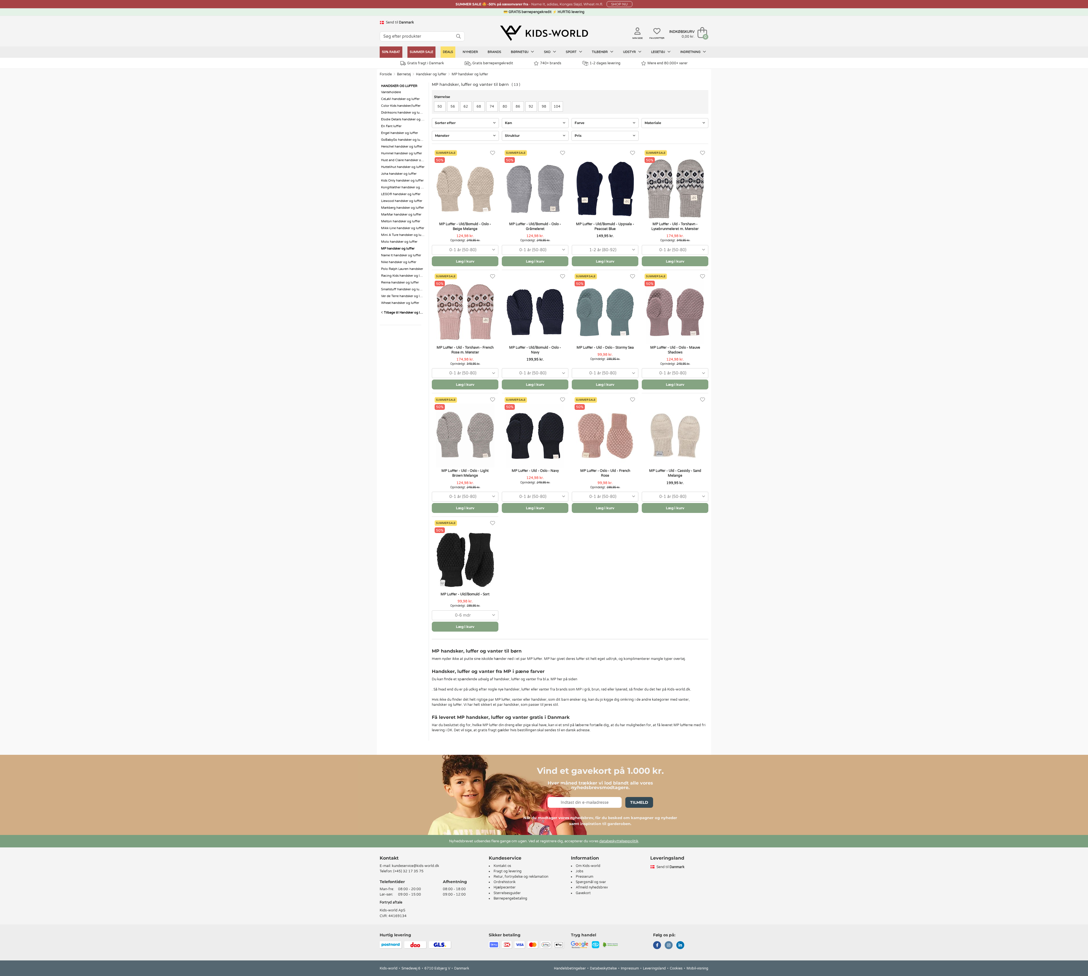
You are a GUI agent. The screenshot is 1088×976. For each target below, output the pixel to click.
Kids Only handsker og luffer (402, 180)
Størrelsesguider (507, 893)
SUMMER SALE (421, 52)
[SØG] (458, 36)
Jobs (579, 871)
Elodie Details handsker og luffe (403, 119)
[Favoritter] (493, 153)
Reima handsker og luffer (400, 282)
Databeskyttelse (603, 968)
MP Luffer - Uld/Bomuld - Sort (465, 594)
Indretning (690, 52)
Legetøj (658, 52)
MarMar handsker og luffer (401, 214)
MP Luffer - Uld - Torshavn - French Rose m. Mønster (465, 350)
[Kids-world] (544, 33)
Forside (386, 74)
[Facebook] (657, 946)
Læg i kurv (465, 261)
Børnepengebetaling (510, 898)
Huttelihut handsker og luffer (402, 167)
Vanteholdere (391, 92)
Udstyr (630, 52)
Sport (571, 52)
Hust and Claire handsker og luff (403, 160)
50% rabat (391, 52)
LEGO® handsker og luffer (400, 194)
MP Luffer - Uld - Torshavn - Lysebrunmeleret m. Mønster (675, 226)
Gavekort (583, 893)
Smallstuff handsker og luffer (403, 289)
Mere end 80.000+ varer (667, 63)
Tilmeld (639, 802)
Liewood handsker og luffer (401, 201)
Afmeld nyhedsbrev (592, 887)
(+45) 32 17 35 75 (408, 871)
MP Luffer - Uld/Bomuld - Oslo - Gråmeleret (535, 226)
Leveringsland (654, 968)
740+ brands (550, 63)
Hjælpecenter (505, 887)
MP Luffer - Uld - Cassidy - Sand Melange (675, 473)
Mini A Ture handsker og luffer (403, 235)
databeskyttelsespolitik (618, 841)
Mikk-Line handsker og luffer (402, 228)
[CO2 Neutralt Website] (610, 944)
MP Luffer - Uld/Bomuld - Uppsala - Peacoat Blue (605, 226)
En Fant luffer (391, 126)
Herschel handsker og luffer (401, 146)
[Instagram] (669, 946)
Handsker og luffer (431, 74)
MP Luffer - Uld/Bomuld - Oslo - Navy (535, 350)
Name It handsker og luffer (401, 255)
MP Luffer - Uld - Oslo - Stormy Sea (605, 348)
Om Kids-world (588, 866)
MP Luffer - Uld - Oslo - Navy (535, 471)
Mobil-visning (697, 968)
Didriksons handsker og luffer (403, 112)
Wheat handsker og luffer (400, 303)
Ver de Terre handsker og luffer (403, 296)
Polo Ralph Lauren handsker (402, 269)
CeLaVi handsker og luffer (400, 99)
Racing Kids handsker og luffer (403, 276)
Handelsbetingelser (570, 968)
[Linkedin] (680, 946)
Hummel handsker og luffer (401, 153)
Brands (494, 52)
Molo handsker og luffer (399, 242)
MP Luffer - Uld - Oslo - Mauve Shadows (675, 350)
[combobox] (465, 250)
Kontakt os (502, 866)
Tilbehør (600, 52)
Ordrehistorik (505, 882)
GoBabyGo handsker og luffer (403, 140)
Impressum (630, 968)
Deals (448, 52)
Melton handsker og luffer (400, 221)
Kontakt (389, 858)
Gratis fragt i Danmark (425, 63)
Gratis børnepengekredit (492, 63)
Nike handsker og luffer (398, 262)
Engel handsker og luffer (399, 133)
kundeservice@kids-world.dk (415, 866)
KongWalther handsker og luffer (403, 187)
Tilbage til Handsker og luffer (404, 312)
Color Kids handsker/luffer (400, 106)
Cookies (676, 968)
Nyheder (470, 52)
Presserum (584, 877)
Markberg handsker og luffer (402, 208)
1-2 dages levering (605, 63)
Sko (547, 52)
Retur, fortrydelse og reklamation (521, 877)
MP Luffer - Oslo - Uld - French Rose (605, 473)
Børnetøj (520, 52)
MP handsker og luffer (470, 74)
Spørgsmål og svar (591, 882)
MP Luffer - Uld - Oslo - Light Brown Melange (465, 473)
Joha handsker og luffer (398, 174)
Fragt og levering (508, 871)
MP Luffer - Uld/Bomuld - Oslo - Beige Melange (465, 226)
